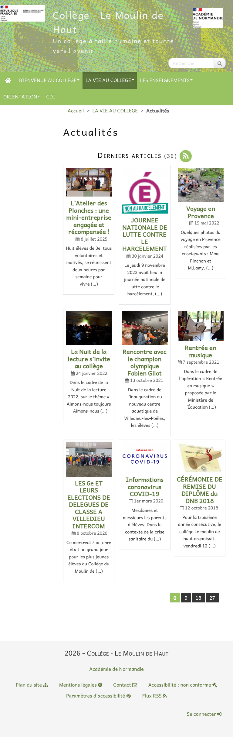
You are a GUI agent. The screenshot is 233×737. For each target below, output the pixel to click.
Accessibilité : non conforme (180, 685)
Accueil (76, 111)
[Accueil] (8, 80)
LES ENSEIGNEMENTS (165, 80)
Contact (122, 685)
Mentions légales (78, 685)
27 (212, 598)
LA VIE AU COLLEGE (108, 80)
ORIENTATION (20, 97)
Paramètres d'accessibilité (96, 696)
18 (198, 598)
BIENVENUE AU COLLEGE (47, 80)
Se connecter (202, 714)
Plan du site (29, 685)
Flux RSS (152, 696)
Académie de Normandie (116, 669)
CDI (50, 97)
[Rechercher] (220, 63)
